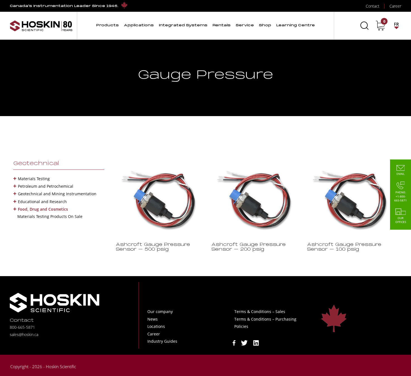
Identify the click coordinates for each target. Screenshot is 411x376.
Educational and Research (42, 201)
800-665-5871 (22, 327)
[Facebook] (234, 342)
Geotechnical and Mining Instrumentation (57, 193)
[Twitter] (244, 342)
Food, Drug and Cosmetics (43, 209)
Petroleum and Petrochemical (45, 186)
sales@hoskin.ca (24, 334)
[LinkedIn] (256, 342)
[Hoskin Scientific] (41, 25)
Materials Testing (34, 178)
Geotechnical (36, 163)
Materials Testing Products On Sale (49, 216)
